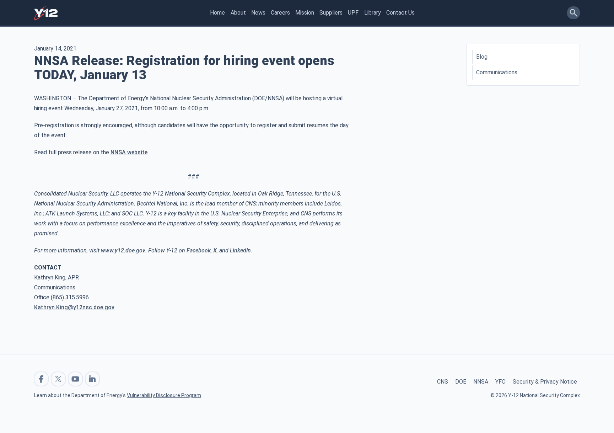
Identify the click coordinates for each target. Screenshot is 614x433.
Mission (304, 12)
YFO (500, 381)
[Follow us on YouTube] (75, 379)
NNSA (480, 381)
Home (217, 12)
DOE (460, 381)
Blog (482, 56)
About (238, 12)
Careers (280, 12)
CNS (442, 381)
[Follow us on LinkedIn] (92, 379)
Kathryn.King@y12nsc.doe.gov (74, 307)
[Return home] (46, 13)
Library (372, 12)
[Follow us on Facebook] (41, 379)
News (258, 12)
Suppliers (331, 12)
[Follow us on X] (58, 379)
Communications (496, 72)
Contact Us (400, 12)
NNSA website (129, 152)
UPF (353, 12)
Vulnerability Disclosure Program (164, 395)
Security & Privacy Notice (545, 381)
